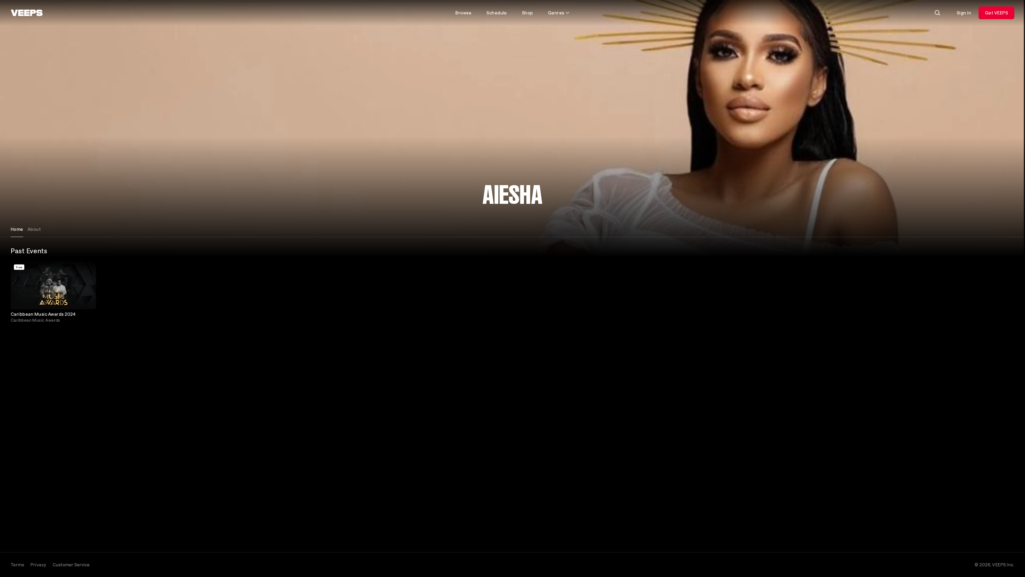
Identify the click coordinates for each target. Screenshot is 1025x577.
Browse (463, 12)
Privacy (38, 564)
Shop (527, 12)
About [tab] (34, 229)
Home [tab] (17, 229)
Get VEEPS (996, 12)
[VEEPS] (27, 13)
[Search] (937, 12)
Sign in (964, 12)
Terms (17, 564)
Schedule (496, 12)
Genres (556, 12)
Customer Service (71, 564)
